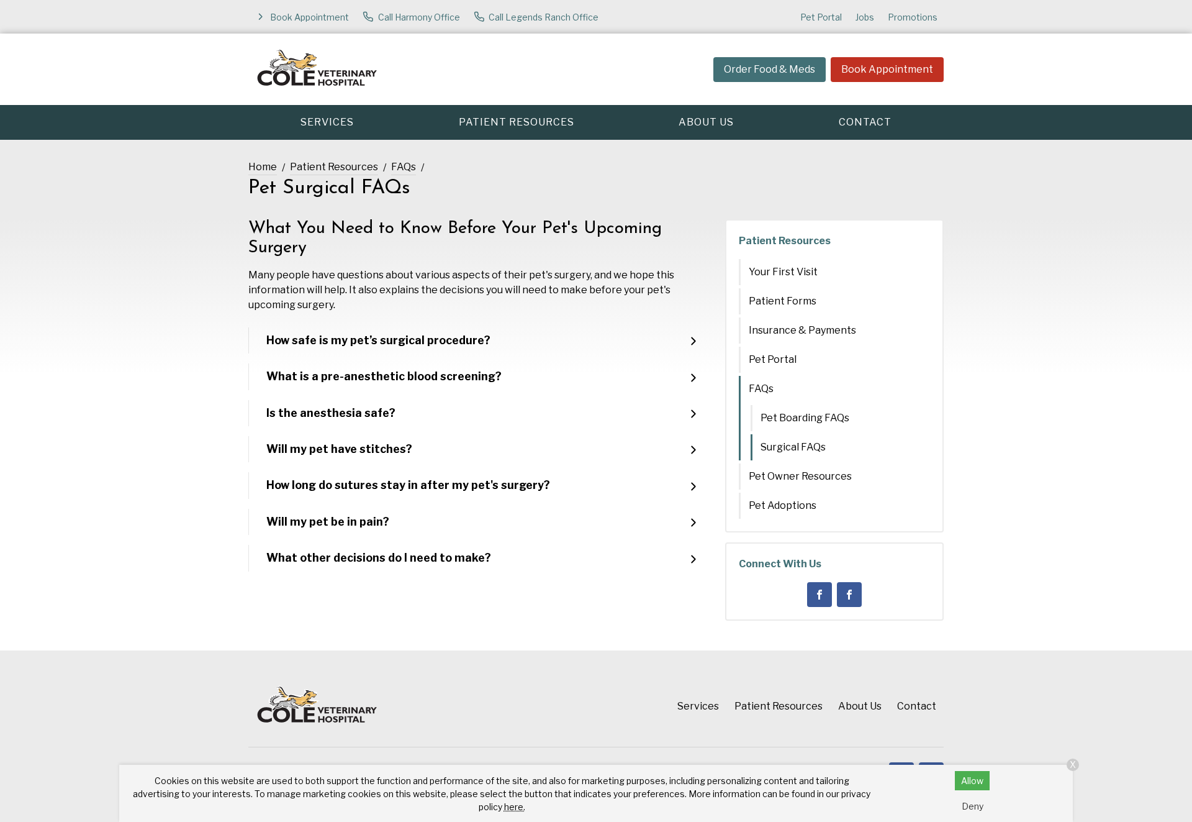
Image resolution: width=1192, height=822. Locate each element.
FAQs (403, 167)
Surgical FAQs (793, 447)
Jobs (865, 17)
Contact (865, 122)
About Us (706, 122)
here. (514, 806)
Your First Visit (783, 272)
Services (327, 122)
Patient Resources (516, 122)
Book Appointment (887, 69)
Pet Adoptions (782, 505)
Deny (972, 806)
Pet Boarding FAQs (805, 418)
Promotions (912, 17)
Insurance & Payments (802, 330)
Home (262, 167)
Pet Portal (821, 17)
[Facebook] (819, 594)
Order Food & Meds (769, 69)
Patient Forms (782, 301)
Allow (972, 780)
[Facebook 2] (849, 594)
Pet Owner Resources (800, 476)
